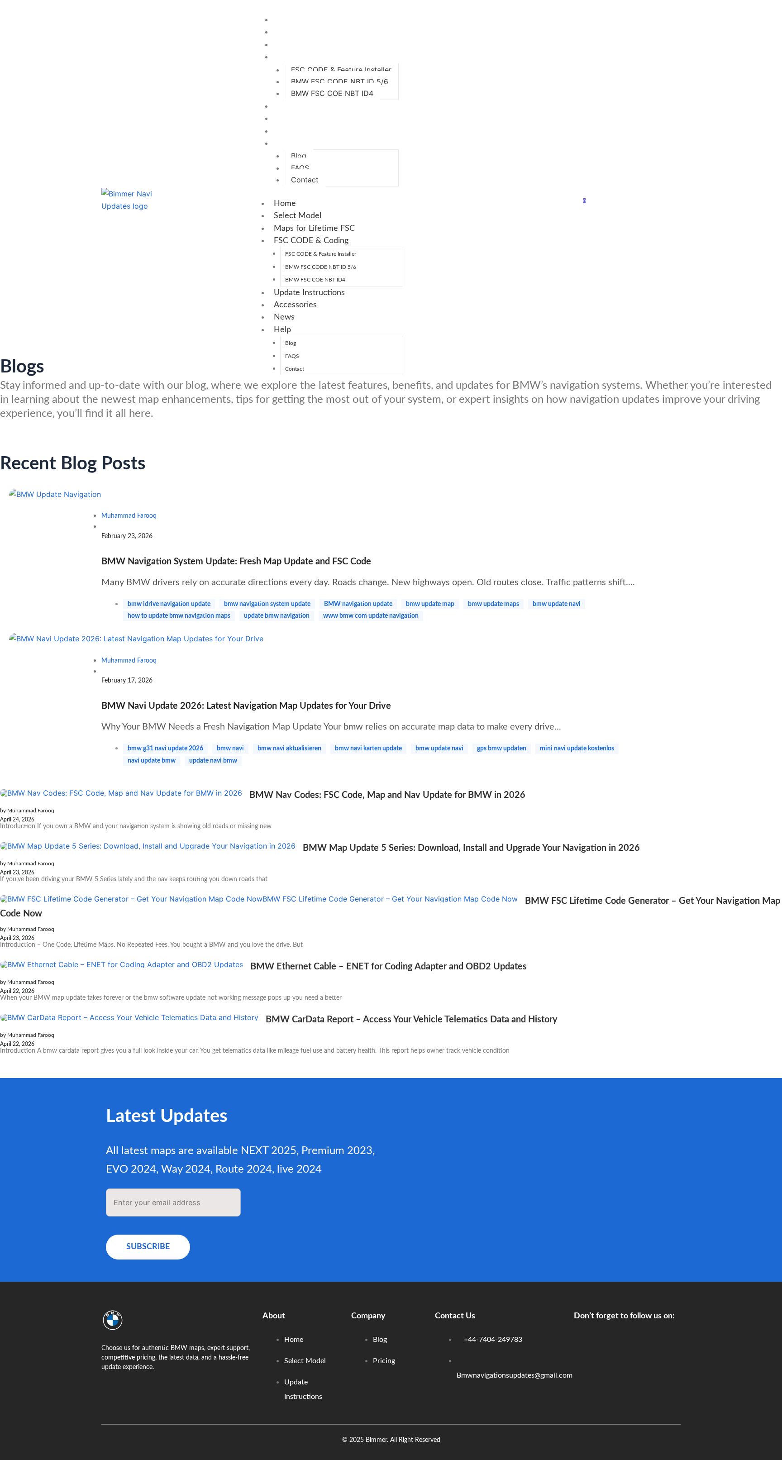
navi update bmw (152, 761)
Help (284, 143)
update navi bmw (213, 761)
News (286, 131)
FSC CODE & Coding (313, 57)
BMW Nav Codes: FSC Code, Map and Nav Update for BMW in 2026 (387, 795)
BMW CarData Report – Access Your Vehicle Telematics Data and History (412, 1019)
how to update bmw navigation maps (179, 616)
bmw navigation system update (267, 604)
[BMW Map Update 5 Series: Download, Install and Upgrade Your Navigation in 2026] (148, 846)
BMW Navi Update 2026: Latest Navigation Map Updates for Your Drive (246, 706)
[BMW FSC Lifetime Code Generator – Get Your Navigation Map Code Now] (259, 899)
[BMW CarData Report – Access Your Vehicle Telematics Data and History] (129, 1017)
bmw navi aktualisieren (289, 748)
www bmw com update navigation (371, 616)
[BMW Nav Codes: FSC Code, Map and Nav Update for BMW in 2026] (121, 793)
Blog (298, 155)
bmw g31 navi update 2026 (165, 748)
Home (287, 20)
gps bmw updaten (501, 748)
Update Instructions (311, 106)
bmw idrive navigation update (169, 604)
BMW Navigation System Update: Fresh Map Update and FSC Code (236, 561)
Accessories (297, 119)
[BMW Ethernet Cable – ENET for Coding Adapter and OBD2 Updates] (121, 964)
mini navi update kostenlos (577, 748)
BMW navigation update (358, 604)
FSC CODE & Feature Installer (341, 69)
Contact (305, 179)
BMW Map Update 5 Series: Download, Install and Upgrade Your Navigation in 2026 (471, 848)
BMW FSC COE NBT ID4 (332, 93)
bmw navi (230, 748)
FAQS (300, 167)
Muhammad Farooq (129, 516)
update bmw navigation (277, 616)
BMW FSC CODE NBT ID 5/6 (339, 81)
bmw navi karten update (368, 748)
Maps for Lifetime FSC (316, 45)
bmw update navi (557, 604)
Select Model (300, 32)
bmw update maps (493, 604)
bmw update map (430, 604)
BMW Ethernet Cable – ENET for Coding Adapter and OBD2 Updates (388, 966)
